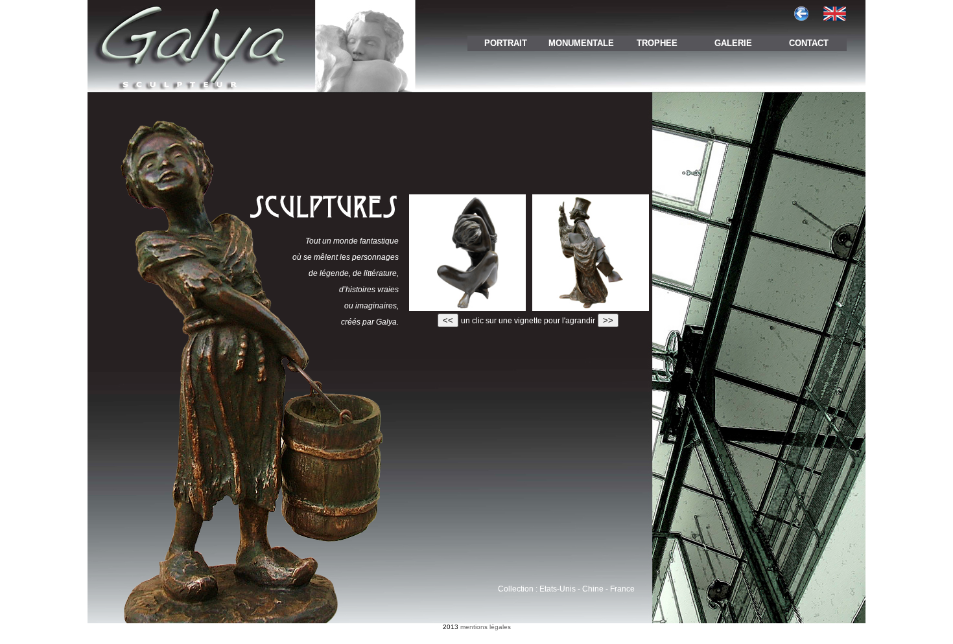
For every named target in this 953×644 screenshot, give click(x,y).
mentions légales (485, 626)
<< (448, 320)
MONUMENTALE (581, 43)
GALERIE (733, 43)
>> (608, 320)
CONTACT (809, 43)
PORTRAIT (505, 43)
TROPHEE (657, 43)
